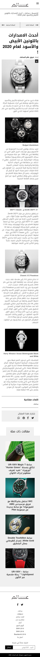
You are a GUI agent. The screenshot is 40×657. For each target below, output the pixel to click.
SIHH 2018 (20, 631)
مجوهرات (20, 613)
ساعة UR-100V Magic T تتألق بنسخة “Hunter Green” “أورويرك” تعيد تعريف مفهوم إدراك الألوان (20, 469)
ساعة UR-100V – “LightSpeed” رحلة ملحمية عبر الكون (20, 574)
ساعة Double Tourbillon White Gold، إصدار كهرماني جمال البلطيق (20, 541)
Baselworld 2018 (20, 634)
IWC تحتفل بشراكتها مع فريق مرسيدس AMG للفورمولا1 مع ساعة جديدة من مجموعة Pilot (20, 505)
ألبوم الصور (20, 625)
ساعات (35, 404)
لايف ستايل (20, 616)
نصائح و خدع (20, 619)
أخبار (20, 622)
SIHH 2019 (20, 628)
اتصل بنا (20, 637)
